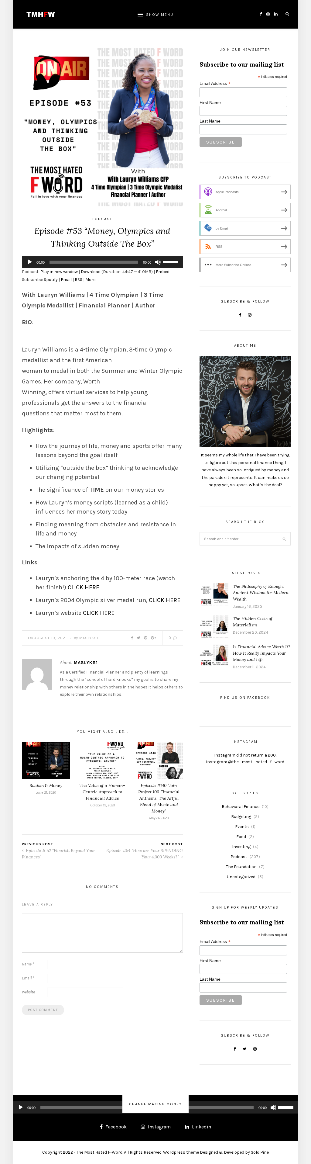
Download (91, 271)
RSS (78, 279)
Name (28, 964)
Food (241, 836)
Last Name (210, 121)
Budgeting (241, 816)
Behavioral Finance (240, 806)
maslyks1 (88, 638)
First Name (210, 102)
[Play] (30, 262)
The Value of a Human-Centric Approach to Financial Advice (102, 792)
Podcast (102, 219)
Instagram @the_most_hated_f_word (245, 761)
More (90, 279)
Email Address (215, 83)
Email (66, 279)
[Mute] (158, 262)
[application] (102, 262)
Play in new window (59, 271)
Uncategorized (241, 876)
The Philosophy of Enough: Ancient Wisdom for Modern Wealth (261, 593)
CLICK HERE (83, 587)
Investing (241, 846)
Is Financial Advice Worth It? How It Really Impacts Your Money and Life (261, 653)
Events (242, 826)
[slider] (171, 261)
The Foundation (241, 866)
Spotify (51, 279)
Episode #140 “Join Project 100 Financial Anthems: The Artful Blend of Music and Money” (158, 798)
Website (28, 992)
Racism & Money (45, 785)
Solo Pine (260, 1152)
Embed (162, 271)
